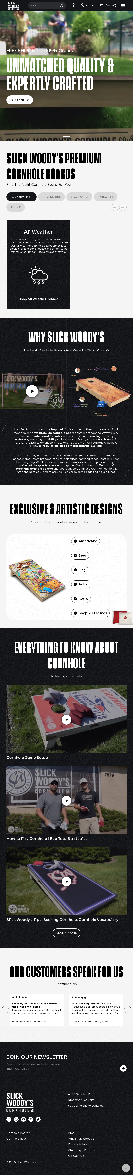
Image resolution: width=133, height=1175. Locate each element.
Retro (83, 599)
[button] (5, 1009)
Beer (82, 556)
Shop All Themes (93, 613)
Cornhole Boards (18, 1133)
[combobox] (47, 5)
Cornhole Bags (16, 1138)
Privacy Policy (77, 1144)
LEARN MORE (66, 933)
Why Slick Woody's (81, 1138)
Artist (84, 584)
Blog (71, 1133)
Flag (82, 570)
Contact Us (76, 1156)
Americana (88, 541)
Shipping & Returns (81, 1150)
